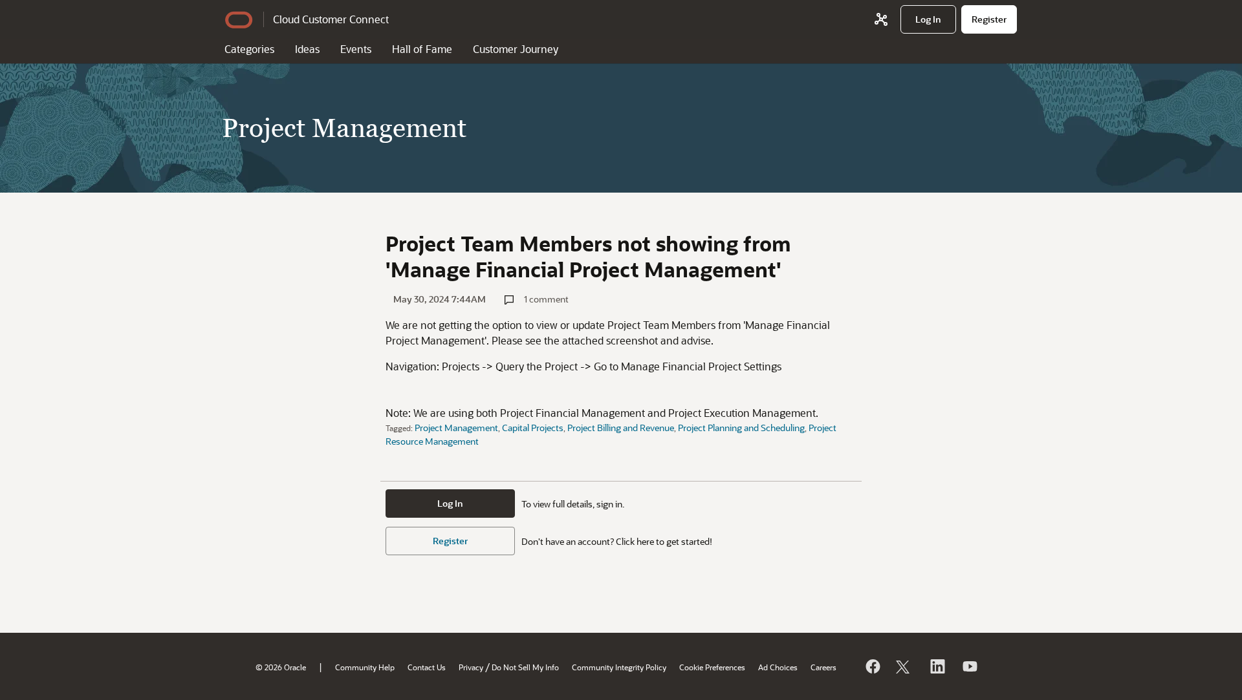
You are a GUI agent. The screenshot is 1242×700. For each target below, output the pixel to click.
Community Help (365, 667)
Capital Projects (532, 427)
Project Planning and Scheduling (741, 427)
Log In (450, 503)
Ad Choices (778, 667)
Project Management (456, 427)
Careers (823, 667)
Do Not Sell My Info (525, 667)
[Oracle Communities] (881, 19)
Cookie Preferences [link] (712, 667)
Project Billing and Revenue (620, 427)
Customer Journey (515, 49)
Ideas (307, 49)
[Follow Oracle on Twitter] (904, 666)
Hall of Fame (422, 49)
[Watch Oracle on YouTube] (969, 666)
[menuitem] (928, 19)
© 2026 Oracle (281, 667)
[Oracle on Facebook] (872, 666)
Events (355, 49)
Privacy (471, 667)
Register (450, 541)
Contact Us (427, 667)
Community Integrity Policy (619, 667)
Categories (249, 49)
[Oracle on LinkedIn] (936, 666)
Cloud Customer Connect (331, 19)
